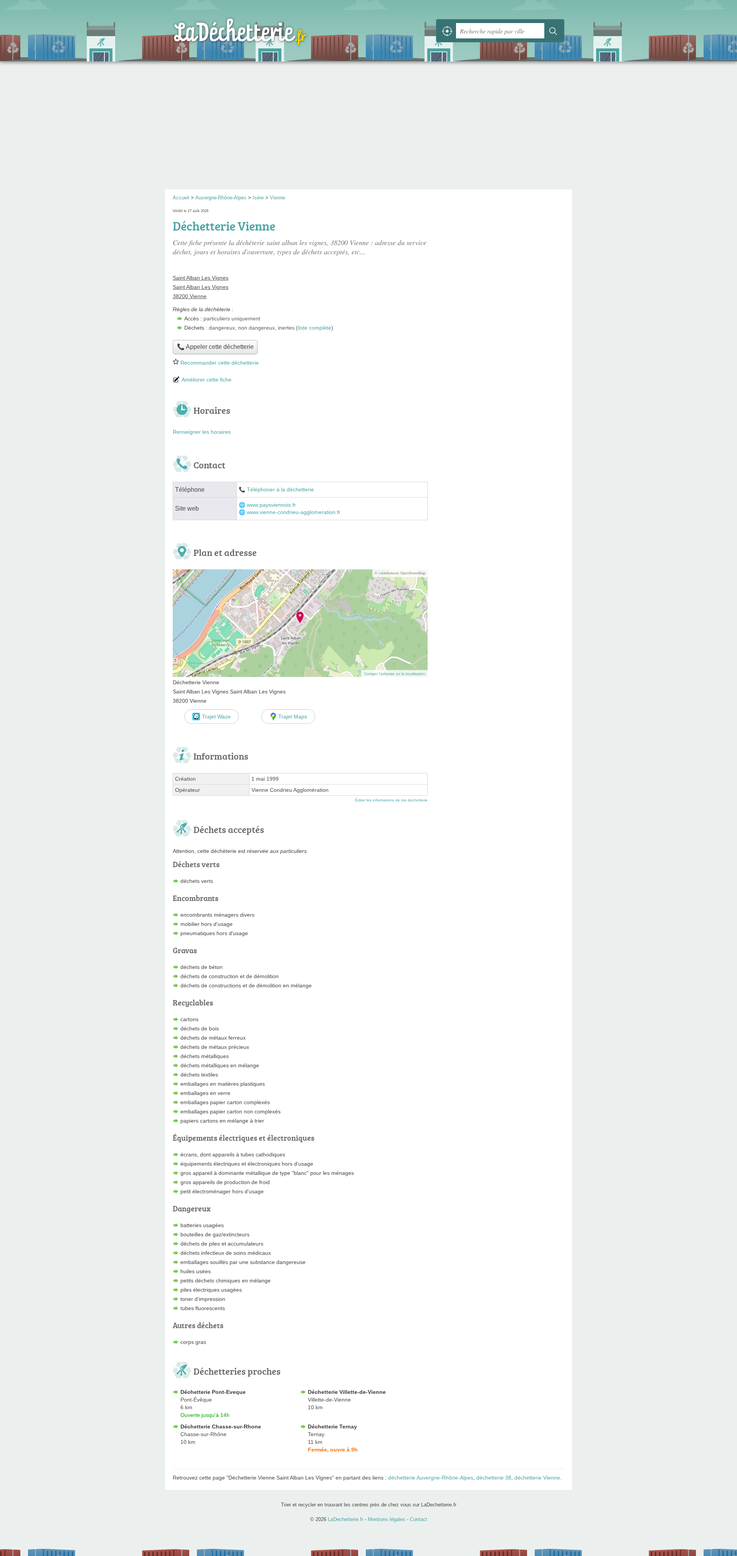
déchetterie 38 (493, 1478)
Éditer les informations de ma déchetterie (391, 800)
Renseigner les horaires (202, 432)
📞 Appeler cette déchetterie (215, 346)
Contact (418, 1519)
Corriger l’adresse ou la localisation (394, 674)
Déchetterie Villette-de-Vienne (347, 1392)
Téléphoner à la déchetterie (280, 490)
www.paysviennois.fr (271, 505)
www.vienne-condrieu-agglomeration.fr (293, 512)
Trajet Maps (292, 716)
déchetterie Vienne (537, 1478)
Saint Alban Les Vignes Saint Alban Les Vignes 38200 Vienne (200, 287)
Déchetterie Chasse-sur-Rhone (220, 1426)
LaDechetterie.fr (257, 30)
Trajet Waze (216, 716)
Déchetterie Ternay (332, 1426)
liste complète (314, 328)
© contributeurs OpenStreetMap (400, 573)
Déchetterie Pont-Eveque (213, 1392)
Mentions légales (386, 1519)
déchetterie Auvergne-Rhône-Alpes (430, 1478)
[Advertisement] (368, 128)
